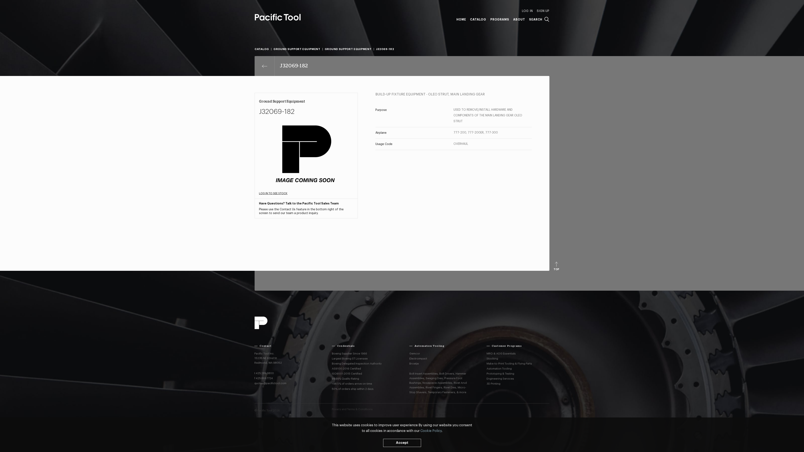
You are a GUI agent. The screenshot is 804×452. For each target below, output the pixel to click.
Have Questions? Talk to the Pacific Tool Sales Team (299, 203)
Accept (402, 442)
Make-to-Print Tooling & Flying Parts (509, 363)
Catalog (478, 19)
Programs (499, 19)
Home (461, 19)
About (519, 19)
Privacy (336, 409)
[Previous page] (264, 66)
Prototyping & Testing (500, 373)
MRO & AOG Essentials (501, 353)
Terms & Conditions (360, 409)
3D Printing (493, 383)
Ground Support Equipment (296, 49)
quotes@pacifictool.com (270, 383)
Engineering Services (500, 378)
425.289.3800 (265, 373)
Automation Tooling (499, 368)
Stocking (492, 358)
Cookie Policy (431, 431)
